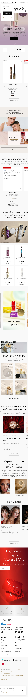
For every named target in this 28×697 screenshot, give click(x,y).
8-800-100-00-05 (7, 630)
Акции (16, 645)
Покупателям (22, 2)
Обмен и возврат (6, 651)
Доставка (4, 645)
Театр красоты (18, 648)
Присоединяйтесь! (14, 398)
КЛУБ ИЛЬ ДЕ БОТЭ (20, 640)
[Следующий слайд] (23, 29)
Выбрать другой (7, 17)
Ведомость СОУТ (4, 679)
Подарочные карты (6, 640)
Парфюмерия (19, 11)
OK (22, 690)
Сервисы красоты (6, 642)
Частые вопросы (5, 654)
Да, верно (7, 13)
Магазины (14, 2)
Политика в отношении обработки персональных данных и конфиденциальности (13, 672)
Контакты (17, 651)
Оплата (3, 648)
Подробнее (5, 352)
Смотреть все (14, 100)
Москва (5, 2)
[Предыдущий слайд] (5, 29)
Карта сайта (18, 669)
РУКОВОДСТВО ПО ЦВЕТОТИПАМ (7, 527)
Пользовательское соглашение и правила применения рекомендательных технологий (12, 676)
